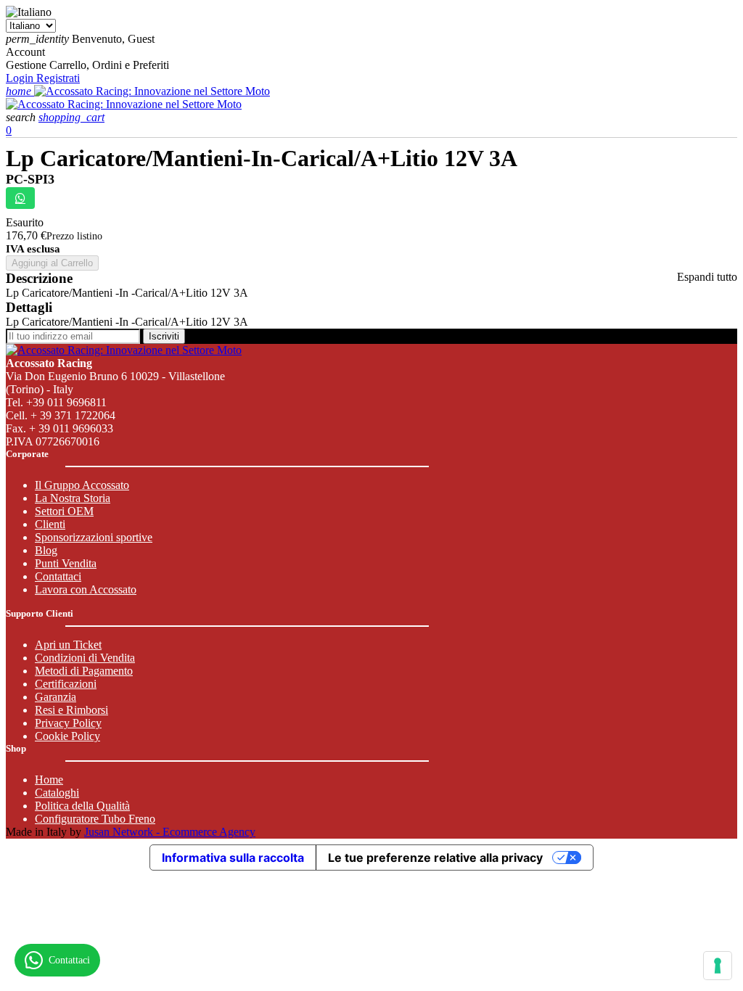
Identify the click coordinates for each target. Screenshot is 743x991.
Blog (46, 550)
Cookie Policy (67, 736)
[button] (22, 117)
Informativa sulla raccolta (233, 857)
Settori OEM (64, 511)
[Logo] (152, 91)
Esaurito (25, 222)
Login (21, 78)
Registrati (58, 78)
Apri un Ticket (68, 644)
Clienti (50, 524)
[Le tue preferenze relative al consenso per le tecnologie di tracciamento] (717, 965)
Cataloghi (57, 792)
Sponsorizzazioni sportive (93, 537)
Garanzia (55, 697)
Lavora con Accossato (85, 589)
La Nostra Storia (72, 498)
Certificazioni (66, 684)
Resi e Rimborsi (71, 710)
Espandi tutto (707, 277)
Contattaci (58, 576)
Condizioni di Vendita (85, 657)
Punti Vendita (66, 563)
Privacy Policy (68, 723)
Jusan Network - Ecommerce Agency (169, 832)
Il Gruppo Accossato (82, 485)
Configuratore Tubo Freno (95, 819)
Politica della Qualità (82, 805)
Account (25, 52)
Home (49, 779)
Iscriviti (164, 336)
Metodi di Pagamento (84, 671)
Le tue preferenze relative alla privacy (435, 857)
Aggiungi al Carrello (52, 263)
